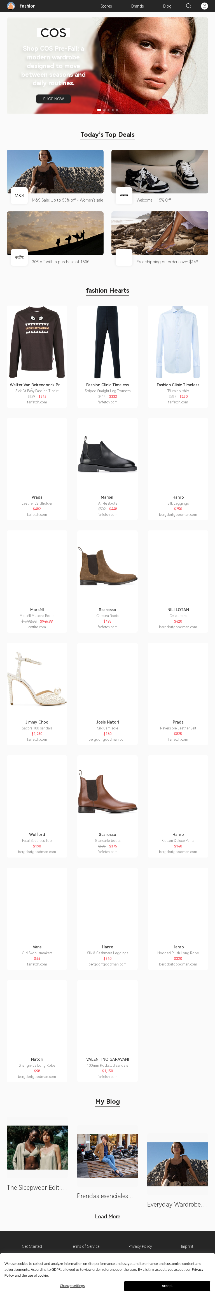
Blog (167, 6)
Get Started (32, 1246)
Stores (106, 6)
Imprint (187, 1246)
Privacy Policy (140, 1246)
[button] (99, 110)
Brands (137, 6)
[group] (107, 65)
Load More (107, 1216)
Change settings (72, 1286)
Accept (167, 1286)
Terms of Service (85, 1246)
